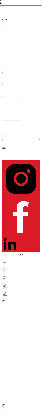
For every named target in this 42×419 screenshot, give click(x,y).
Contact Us (4, 268)
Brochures (4, 286)
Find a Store (4, 289)
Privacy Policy (4, 270)
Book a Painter (4, 288)
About (3, 267)
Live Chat (4, 271)
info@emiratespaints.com (4, 412)
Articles (4, 272)
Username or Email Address (4, 19)
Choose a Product (5, 285)
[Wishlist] (0, 2)
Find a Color (4, 284)
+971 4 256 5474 (3, 408)
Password (3, 22)
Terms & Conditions (5, 269)
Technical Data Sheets (5, 287)
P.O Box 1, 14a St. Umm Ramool (6, 414)
